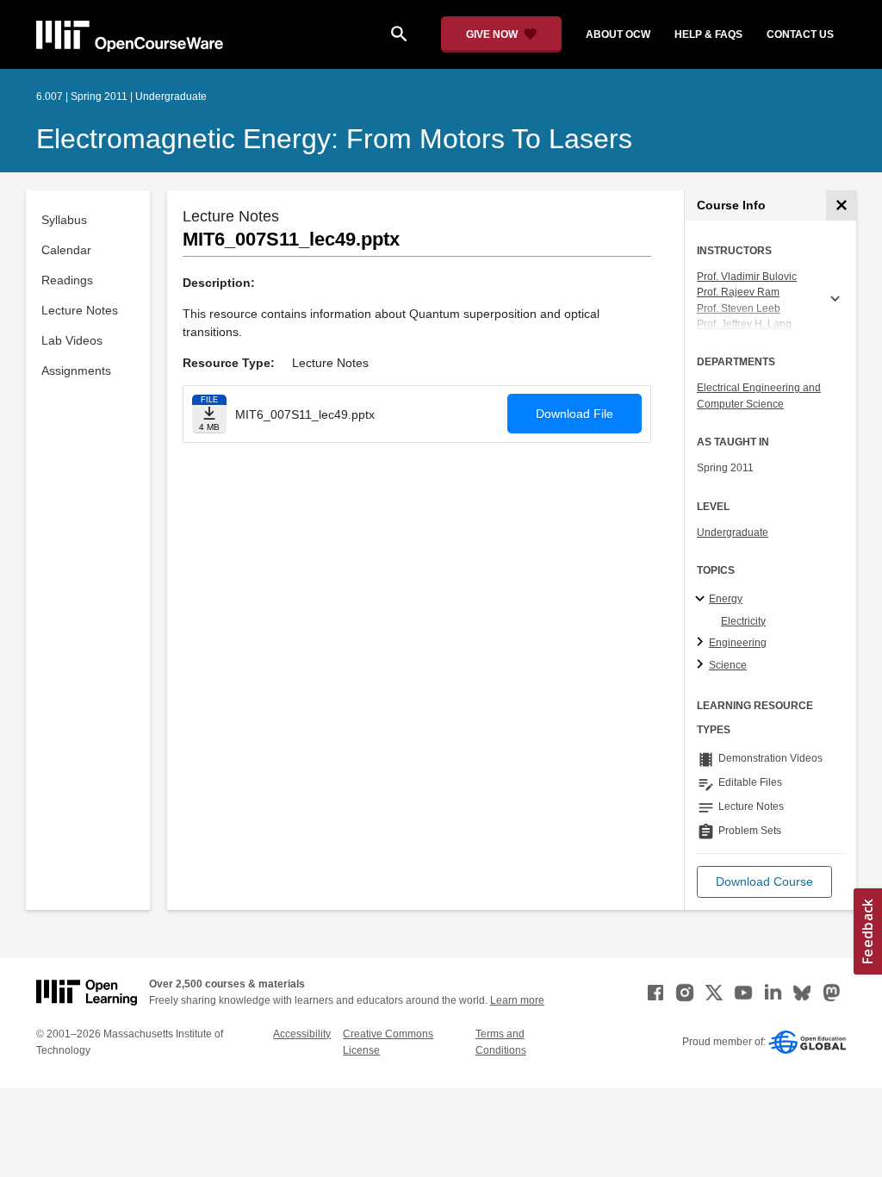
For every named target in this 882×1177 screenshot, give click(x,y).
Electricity (743, 621)
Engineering (738, 643)
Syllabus (64, 220)
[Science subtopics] (702, 665)
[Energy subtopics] (702, 599)
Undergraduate (732, 532)
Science (728, 665)
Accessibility (302, 1034)
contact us (800, 34)
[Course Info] (841, 205)
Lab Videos (71, 340)
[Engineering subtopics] (702, 643)
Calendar (66, 250)
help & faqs (708, 34)
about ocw (618, 34)
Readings (67, 280)
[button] (764, 882)
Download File (574, 413)
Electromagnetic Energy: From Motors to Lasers (334, 138)
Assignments (76, 370)
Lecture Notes (79, 310)
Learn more (517, 1000)
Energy (725, 599)
